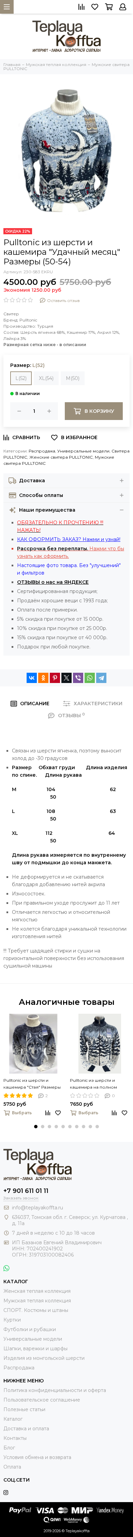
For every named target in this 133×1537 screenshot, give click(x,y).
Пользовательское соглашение (41, 1400)
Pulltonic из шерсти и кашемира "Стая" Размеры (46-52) (32, 1084)
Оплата (12, 1467)
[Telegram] (101, 678)
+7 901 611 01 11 (25, 1191)
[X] (66, 678)
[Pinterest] (55, 678)
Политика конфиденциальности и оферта (54, 1390)
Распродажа (42, 451)
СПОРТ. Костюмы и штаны (35, 1310)
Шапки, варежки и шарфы (35, 1348)
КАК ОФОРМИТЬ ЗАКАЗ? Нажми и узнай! (68, 539)
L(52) (21, 378)
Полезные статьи (24, 1409)
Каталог (13, 1419)
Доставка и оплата (26, 1429)
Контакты (15, 1438)
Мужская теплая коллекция (37, 1301)
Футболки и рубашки (29, 1329)
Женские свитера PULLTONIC (61, 457)
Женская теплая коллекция (37, 1291)
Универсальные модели (83, 451)
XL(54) (46, 378)
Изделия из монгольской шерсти (44, 1358)
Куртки (12, 1320)
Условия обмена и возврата (37, 1457)
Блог (9, 1448)
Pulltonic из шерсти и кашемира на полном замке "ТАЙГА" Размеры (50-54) (95, 1084)
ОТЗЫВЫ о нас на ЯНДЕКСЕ (53, 582)
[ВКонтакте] (32, 678)
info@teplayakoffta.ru (37, 1208)
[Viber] (78, 678)
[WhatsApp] (90, 678)
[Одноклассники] (43, 678)
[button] (36, 1126)
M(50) (72, 378)
